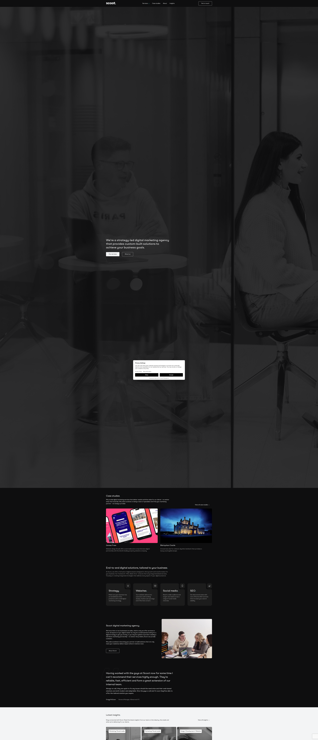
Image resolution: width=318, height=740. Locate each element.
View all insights (203, 720)
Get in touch (205, 3)
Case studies (156, 3)
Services (145, 3)
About (165, 3)
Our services (113, 254)
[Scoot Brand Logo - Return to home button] (112, 3)
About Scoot (113, 651)
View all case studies (201, 505)
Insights (172, 3)
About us (127, 254)
